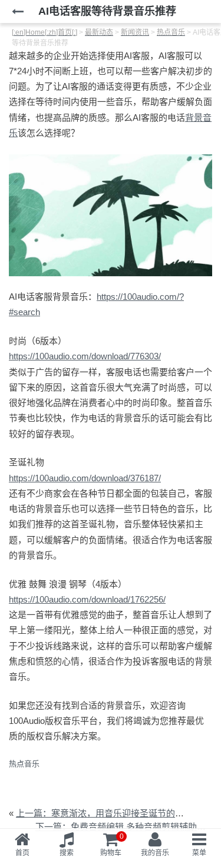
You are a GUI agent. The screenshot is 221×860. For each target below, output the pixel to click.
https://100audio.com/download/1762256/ (87, 599)
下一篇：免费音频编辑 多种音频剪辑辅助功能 (125, 827)
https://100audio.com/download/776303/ (85, 356)
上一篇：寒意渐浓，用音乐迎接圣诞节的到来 (104, 813)
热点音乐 (24, 763)
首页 (22, 853)
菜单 (199, 853)
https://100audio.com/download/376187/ (85, 478)
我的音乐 (155, 853)
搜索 (67, 853)
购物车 (112, 844)
